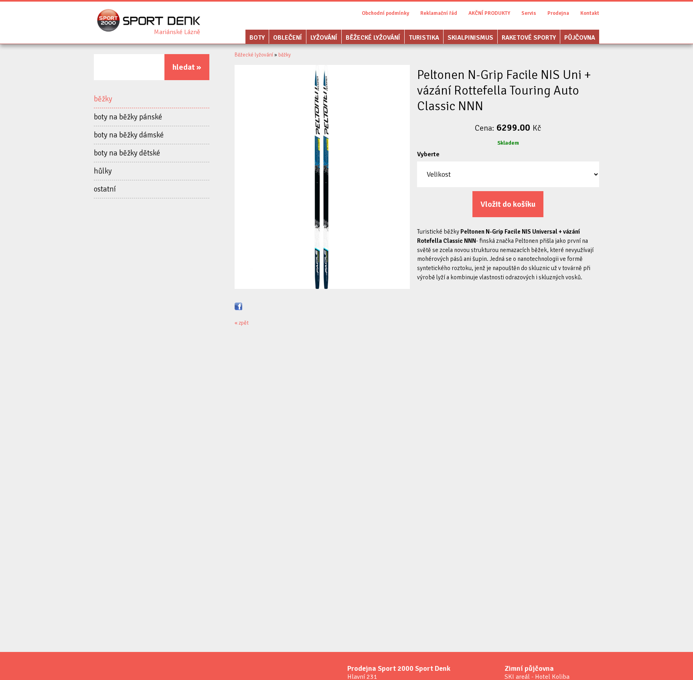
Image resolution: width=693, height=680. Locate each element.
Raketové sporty (529, 38)
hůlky (103, 171)
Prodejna (558, 13)
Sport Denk (177, 32)
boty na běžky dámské (129, 135)
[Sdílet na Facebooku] (238, 306)
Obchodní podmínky (385, 13)
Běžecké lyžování (373, 38)
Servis (528, 13)
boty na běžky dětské (127, 153)
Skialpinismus (470, 38)
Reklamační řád (438, 13)
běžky (103, 99)
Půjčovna (579, 38)
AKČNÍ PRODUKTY (489, 13)
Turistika (424, 38)
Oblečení (287, 38)
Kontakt (589, 13)
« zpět (242, 322)
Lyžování (323, 38)
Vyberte (428, 154)
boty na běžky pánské (128, 117)
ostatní (105, 189)
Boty (257, 38)
